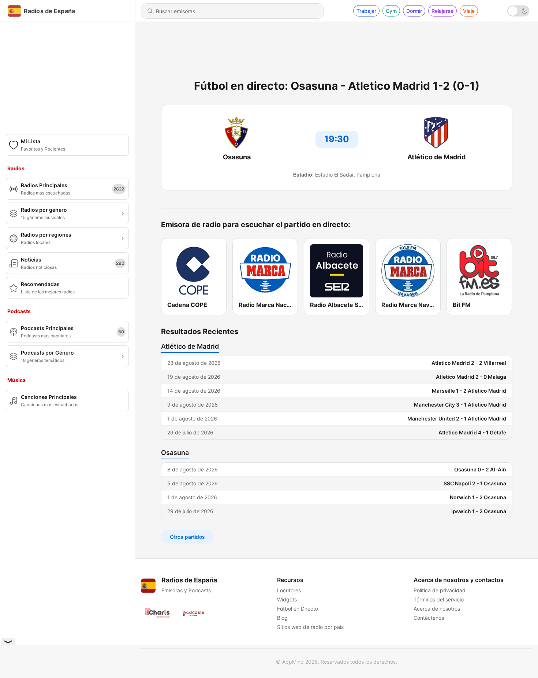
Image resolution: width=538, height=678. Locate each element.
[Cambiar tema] (518, 10)
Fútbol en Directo (297, 608)
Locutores (289, 590)
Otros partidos (187, 537)
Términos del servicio (439, 599)
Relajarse (442, 11)
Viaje (469, 11)
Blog (282, 618)
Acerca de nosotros (437, 608)
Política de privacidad (440, 590)
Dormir (414, 11)
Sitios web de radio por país (310, 627)
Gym (391, 11)
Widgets (287, 599)
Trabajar (366, 11)
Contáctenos (429, 618)
